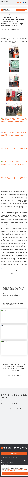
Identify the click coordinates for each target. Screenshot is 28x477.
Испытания (6, 321)
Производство (7, 336)
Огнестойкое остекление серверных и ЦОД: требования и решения (13, 304)
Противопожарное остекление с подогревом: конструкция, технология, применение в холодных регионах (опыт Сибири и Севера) (13, 288)
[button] (24, 2)
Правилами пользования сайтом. (8, 470)
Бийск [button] (16, 6)
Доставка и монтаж (8, 352)
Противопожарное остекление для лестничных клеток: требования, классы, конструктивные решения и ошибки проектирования (13, 294)
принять (14, 473)
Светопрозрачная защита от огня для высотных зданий (14, 283)
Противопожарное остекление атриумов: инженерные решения (12, 299)
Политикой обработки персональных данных (17, 469)
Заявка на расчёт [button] (20, 10)
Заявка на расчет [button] (14, 453)
